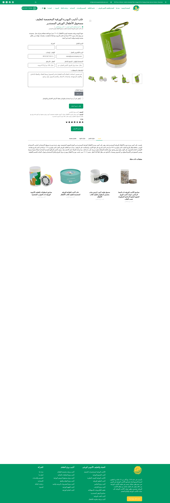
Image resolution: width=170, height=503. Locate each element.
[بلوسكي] (66, 122)
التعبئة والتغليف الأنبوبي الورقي (106, 8)
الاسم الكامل (79, 43)
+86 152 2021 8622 (27, 8)
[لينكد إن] (74, 122)
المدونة (57, 8)
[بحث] (35, 2)
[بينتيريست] (13, 2)
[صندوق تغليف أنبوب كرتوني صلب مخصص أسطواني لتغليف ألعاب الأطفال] (100, 176)
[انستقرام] (3, 2)
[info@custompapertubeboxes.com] (111, 2)
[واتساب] (72, 122)
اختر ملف (78, 93)
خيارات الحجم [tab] (91, 138)
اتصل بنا (50, 8)
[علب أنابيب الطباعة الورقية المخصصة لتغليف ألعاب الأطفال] (70, 176)
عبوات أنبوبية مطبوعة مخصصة (57, 114)
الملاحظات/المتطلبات (77, 70)
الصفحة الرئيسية (125, 8)
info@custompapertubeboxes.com (99, 2)
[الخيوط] (69, 122)
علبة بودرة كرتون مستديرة (59, 116)
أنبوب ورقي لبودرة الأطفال (72, 114)
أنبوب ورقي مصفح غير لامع (43, 114)
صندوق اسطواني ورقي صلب (73, 116)
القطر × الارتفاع (50, 61)
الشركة (53, 43)
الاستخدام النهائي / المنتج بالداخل (74, 61)
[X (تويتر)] (7, 2)
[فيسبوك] (10, 2)
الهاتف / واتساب (50, 52)
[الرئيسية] (82, 27)
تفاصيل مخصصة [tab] (72, 138)
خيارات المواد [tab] (82, 138)
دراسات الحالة (64, 8)
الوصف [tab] (99, 138)
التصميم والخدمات (81, 8)
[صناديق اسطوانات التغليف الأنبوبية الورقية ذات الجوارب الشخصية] (41, 176)
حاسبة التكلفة (91, 8)
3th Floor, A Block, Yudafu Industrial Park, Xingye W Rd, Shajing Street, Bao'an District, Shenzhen (138, 2)
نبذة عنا (118, 8)
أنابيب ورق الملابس (74, 112)
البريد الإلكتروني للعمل (77, 52)
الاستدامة (72, 8)
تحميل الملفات (79, 90)
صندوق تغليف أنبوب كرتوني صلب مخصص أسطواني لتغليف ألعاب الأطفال (99, 194)
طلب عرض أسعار (76, 106)
